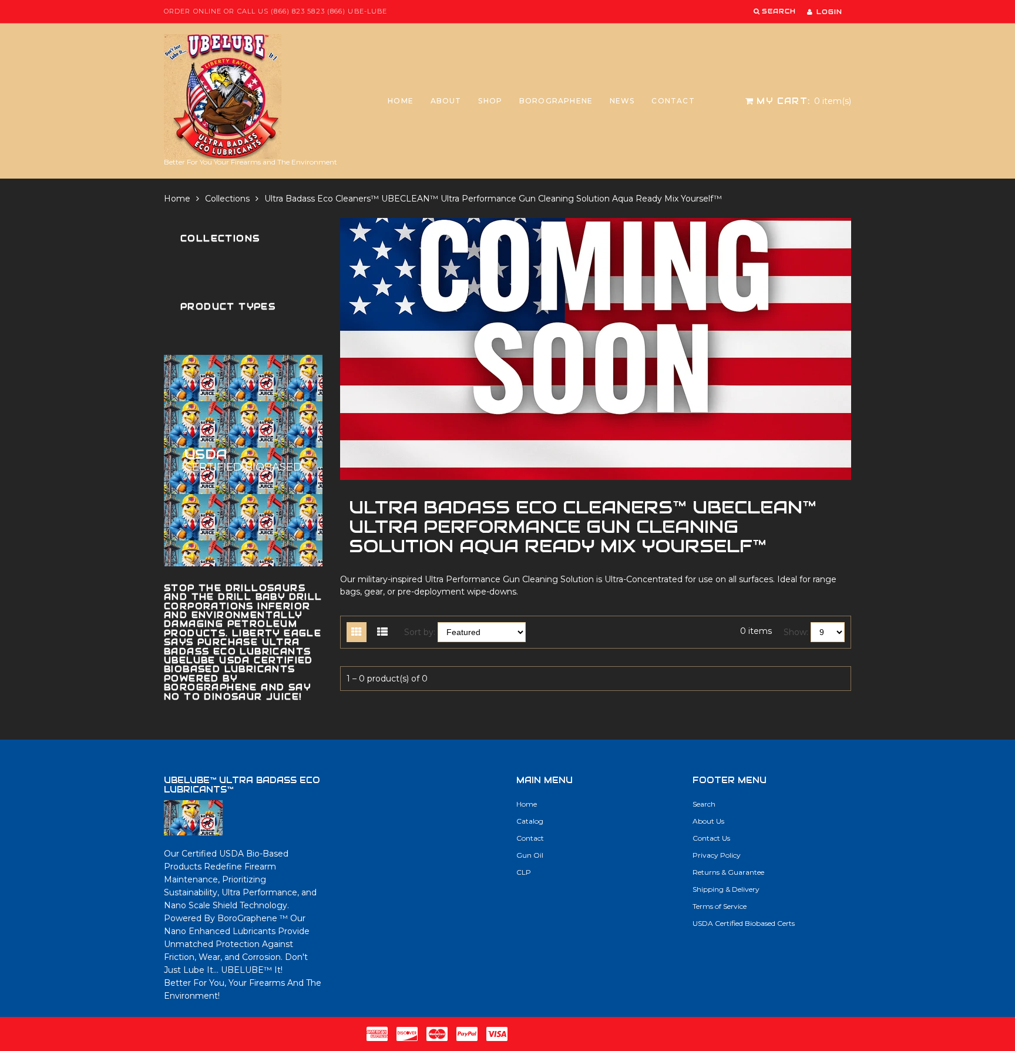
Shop (490, 100)
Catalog (529, 821)
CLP (523, 872)
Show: (796, 632)
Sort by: (419, 632)
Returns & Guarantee (728, 872)
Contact (672, 100)
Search (704, 804)
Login (829, 12)
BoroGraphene (556, 100)
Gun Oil (529, 855)
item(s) (804, 101)
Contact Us (711, 838)
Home (401, 100)
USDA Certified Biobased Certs (744, 923)
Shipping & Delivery (726, 889)
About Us (708, 821)
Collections (227, 198)
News (622, 100)
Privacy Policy (717, 855)
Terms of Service (720, 906)
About (446, 100)
